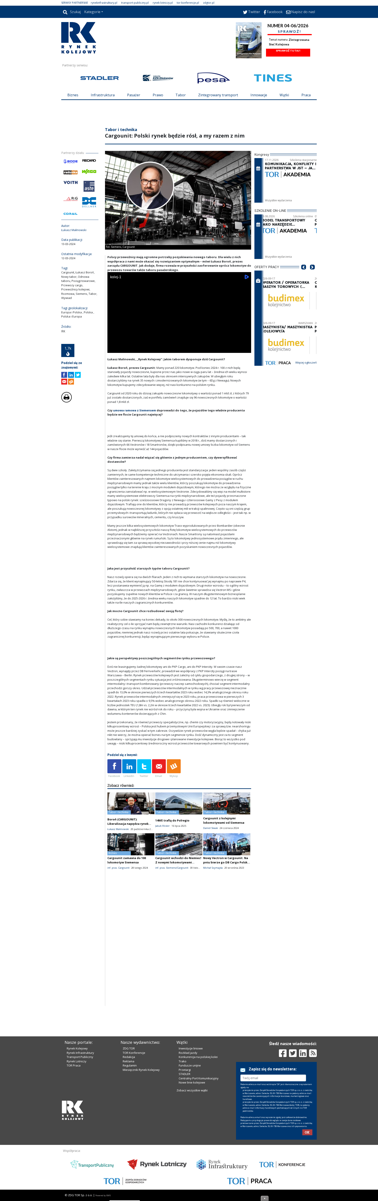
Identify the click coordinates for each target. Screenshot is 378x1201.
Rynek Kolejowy (77, 1048)
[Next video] (124, 348)
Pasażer (133, 95)
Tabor (180, 95)
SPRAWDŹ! (289, 31)
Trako (182, 1061)
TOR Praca (73, 1065)
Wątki (284, 95)
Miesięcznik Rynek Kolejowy (141, 1070)
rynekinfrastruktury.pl (104, 3)
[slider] (179, 343)
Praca (306, 95)
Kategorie (92, 11)
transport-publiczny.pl (135, 3)
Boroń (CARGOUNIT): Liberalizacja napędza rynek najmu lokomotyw (128, 823)
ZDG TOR (129, 1048)
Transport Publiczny (80, 1057)
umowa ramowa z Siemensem (134, 410)
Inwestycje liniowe (191, 1048)
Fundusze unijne (190, 1065)
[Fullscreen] (245, 348)
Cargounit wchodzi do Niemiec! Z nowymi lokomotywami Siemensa (178, 862)
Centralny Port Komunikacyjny (199, 1078)
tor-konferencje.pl (188, 3)
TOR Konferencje (134, 1053)
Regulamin (130, 1065)
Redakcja (129, 1057)
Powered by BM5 (103, 1195)
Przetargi (185, 1070)
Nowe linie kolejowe (192, 1082)
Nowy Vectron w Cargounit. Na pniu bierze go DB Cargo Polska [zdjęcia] (226, 862)
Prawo (158, 95)
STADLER (184, 1074)
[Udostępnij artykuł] (71, 375)
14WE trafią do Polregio (172, 820)
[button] (303, 274)
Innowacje (258, 95)
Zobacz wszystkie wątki (192, 1090)
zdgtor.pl (208, 3)
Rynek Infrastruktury (80, 1053)
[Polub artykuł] (64, 375)
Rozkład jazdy (188, 1053)
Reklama (128, 1061)
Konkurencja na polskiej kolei (198, 1057)
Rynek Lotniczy (76, 1061)
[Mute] (136, 348)
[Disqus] (179, 950)
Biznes (72, 95)
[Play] (113, 348)
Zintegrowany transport (218, 95)
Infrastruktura (103, 95)
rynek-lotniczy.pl (163, 3)
